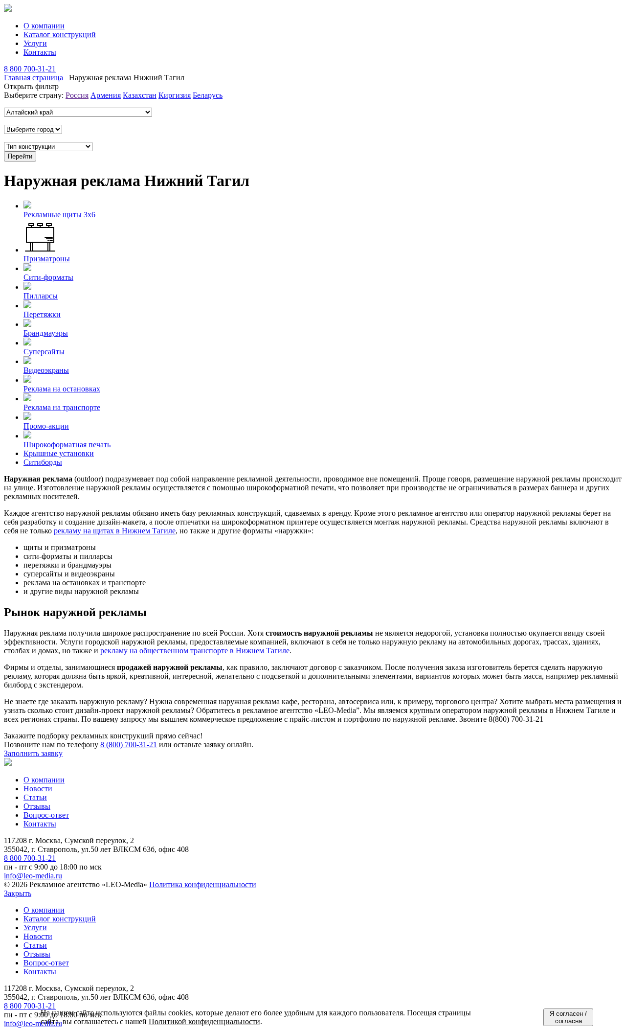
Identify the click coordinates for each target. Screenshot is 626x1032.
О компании (44, 26)
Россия (77, 95)
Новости (37, 788)
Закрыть (17, 893)
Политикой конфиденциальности (204, 1021)
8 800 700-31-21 (30, 69)
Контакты (39, 52)
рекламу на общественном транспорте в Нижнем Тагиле (195, 650)
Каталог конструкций (59, 34)
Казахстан (139, 95)
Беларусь (208, 95)
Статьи (35, 797)
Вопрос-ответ (46, 815)
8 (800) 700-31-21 (128, 744)
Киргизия (174, 95)
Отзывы (36, 806)
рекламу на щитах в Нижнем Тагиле (115, 531)
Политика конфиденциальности (202, 884)
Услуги (35, 43)
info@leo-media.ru (33, 875)
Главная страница (33, 77)
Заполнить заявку (33, 753)
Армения (105, 95)
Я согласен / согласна (568, 1017)
